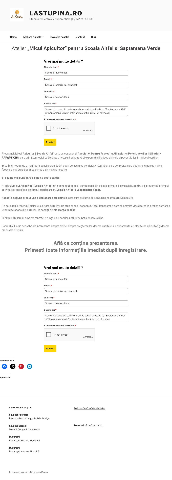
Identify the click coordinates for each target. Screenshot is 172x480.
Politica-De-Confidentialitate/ (89, 408)
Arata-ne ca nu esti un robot (60, 119)
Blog (93, 36)
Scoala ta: (50, 103)
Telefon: (49, 91)
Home (13, 36)
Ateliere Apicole (32, 36)
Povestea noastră (59, 36)
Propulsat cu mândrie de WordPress (28, 472)
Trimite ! (50, 142)
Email (48, 79)
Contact (80, 36)
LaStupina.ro (55, 13)
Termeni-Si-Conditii (88, 425)
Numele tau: (51, 67)
